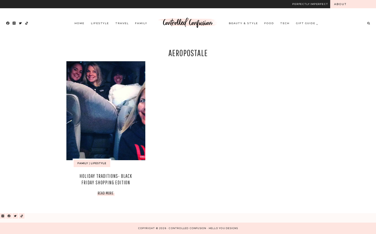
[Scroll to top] (364, 226)
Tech (284, 23)
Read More (106, 193)
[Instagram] (14, 23)
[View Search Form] (368, 23)
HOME (79, 23)
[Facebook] (8, 23)
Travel (122, 23)
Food (269, 23)
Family (141, 23)
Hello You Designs (223, 228)
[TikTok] (27, 23)
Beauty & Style (243, 23)
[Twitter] (20, 23)
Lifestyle (100, 23)
